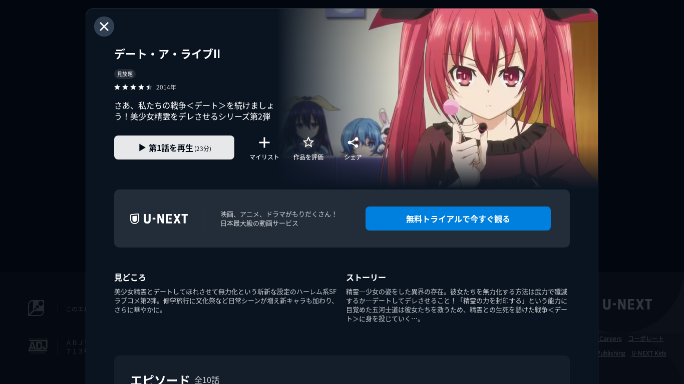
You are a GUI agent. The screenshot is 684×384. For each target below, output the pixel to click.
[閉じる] (104, 26)
